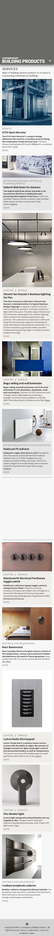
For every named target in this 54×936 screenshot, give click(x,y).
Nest (8, 661)
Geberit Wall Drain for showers (21, 187)
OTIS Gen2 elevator (14, 132)
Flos (18, 332)
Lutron (38, 756)
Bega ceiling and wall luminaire (22, 383)
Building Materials (29, 180)
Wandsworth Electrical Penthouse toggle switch (24, 579)
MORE (5, 150)
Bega (47, 400)
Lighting (8, 290)
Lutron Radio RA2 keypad (18, 739)
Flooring (8, 183)
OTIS (15, 146)
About (32, 933)
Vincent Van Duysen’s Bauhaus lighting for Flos (27, 295)
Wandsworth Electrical (13, 598)
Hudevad (7, 468)
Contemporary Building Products (33, 927)
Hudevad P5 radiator (16, 449)
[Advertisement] (27, 28)
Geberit (13, 204)
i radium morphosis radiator (19, 885)
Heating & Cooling (28, 445)
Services (7, 128)
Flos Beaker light (13, 814)
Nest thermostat (12, 647)
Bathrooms (10, 180)
